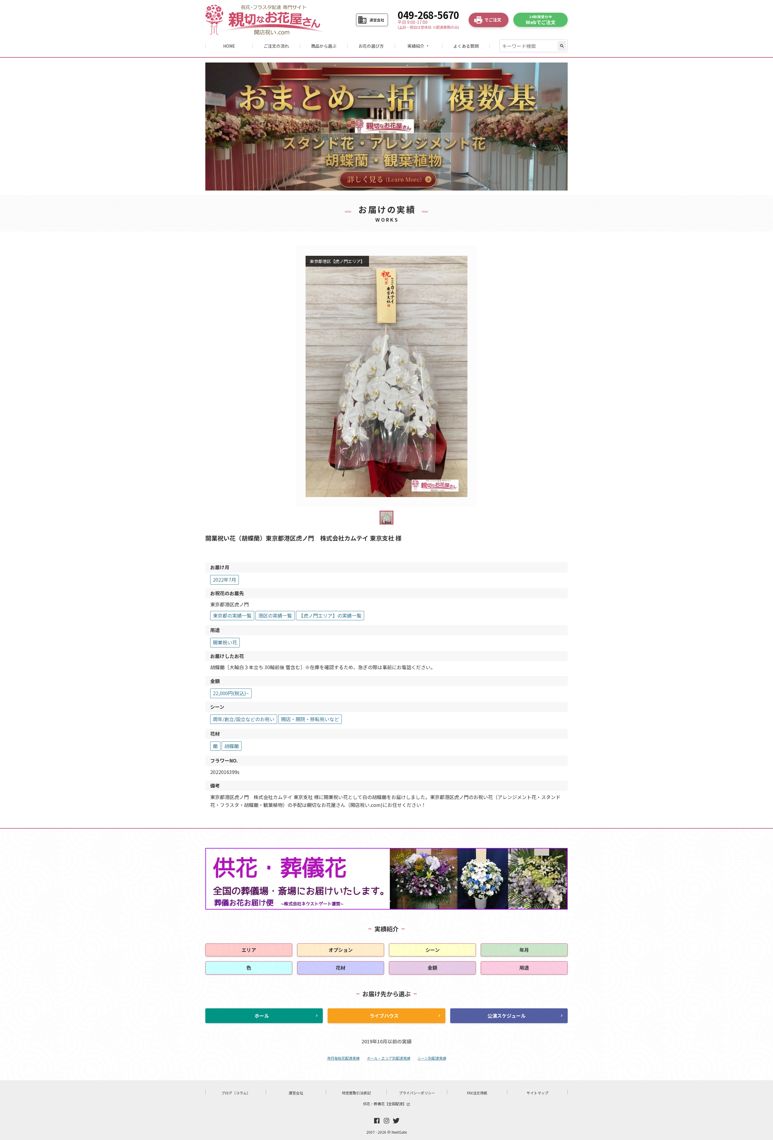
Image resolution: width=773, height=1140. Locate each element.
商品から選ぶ (323, 46)
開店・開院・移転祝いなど (310, 719)
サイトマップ (537, 1092)
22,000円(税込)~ (231, 693)
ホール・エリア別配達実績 (388, 1058)
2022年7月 (224, 579)
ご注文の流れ (276, 46)
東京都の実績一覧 (232, 615)
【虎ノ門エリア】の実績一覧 (330, 615)
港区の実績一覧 (275, 615)
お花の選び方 (371, 46)
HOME (229, 46)
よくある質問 (466, 46)
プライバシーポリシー (417, 1092)
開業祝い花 (225, 642)
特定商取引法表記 (356, 1092)
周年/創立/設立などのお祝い (243, 719)
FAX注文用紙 (477, 1092)
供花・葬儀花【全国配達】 (386, 1103)
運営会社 (296, 1092)
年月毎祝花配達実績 (343, 1058)
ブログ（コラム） (235, 1092)
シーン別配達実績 (432, 1058)
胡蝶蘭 (231, 746)
